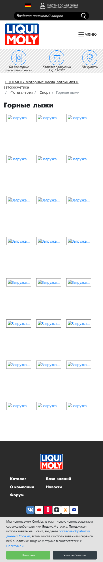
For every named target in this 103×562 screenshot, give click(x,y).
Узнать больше (75, 555)
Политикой (15, 546)
